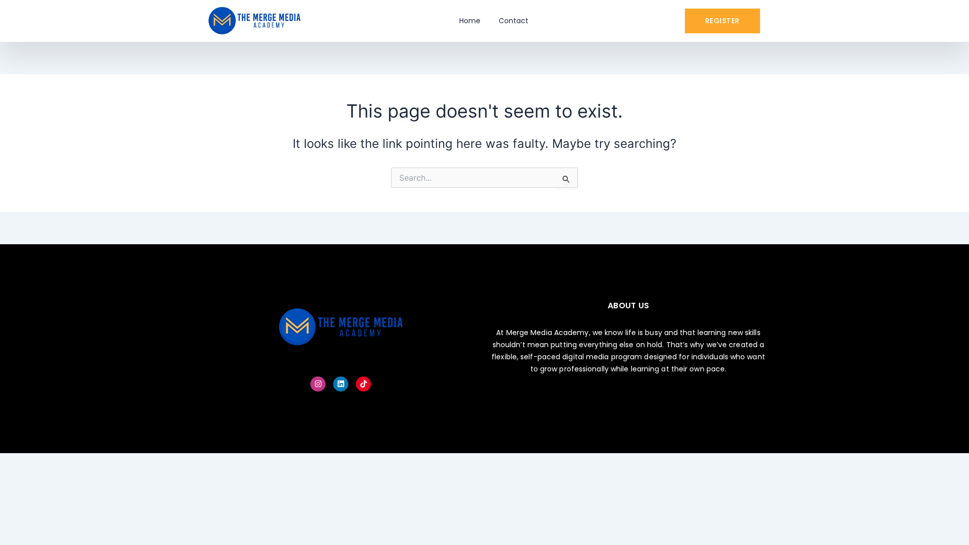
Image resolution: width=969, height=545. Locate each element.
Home (469, 21)
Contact (513, 21)
